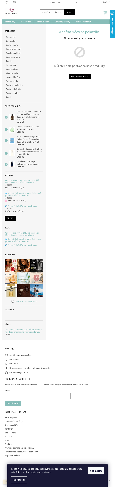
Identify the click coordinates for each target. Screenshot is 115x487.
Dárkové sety (12, 45)
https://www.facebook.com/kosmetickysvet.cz (30, 368)
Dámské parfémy (13, 49)
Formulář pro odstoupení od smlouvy (21, 451)
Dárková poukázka (14, 85)
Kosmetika (11, 65)
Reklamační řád (11, 425)
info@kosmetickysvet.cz (20, 355)
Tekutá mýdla (12, 81)
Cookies (8, 444)
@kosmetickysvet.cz (18, 372)
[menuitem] (10, 21)
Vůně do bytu (12, 73)
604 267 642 (14, 359)
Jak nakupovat (54, 2)
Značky (9, 61)
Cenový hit (11, 41)
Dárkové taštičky (13, 89)
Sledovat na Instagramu (26, 301)
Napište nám (10, 432)
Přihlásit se (13, 403)
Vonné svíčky (12, 69)
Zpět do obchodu (79, 76)
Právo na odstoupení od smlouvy (19, 447)
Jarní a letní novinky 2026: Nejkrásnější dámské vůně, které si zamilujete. (22, 181)
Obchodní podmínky (14, 421)
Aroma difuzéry (13, 77)
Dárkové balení (12, 93)
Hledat (69, 12)
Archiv (10, 218)
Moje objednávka (12, 455)
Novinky (8, 436)
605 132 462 (14, 363)
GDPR (7, 440)
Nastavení (19, 479)
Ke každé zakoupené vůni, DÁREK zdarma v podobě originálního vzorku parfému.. (23, 331)
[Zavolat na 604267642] (9, 2)
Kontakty (9, 428)
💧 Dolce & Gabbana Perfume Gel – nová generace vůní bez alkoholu (23, 194)
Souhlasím (96, 470)
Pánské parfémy (13, 53)
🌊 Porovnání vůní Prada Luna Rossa (21, 206)
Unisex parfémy (13, 57)
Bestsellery (11, 37)
